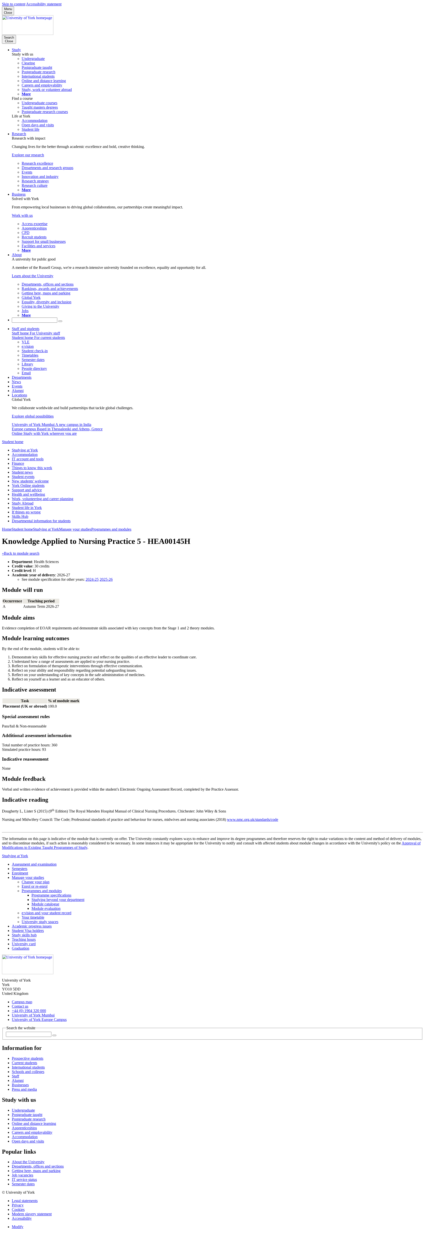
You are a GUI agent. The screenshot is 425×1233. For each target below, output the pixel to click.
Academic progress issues (32, 926)
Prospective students (27, 1058)
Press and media (24, 1089)
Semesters (19, 869)
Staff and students (25, 329)
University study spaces (40, 922)
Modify (17, 1227)
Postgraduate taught (27, 1115)
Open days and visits (28, 1141)
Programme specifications (51, 895)
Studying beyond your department (57, 900)
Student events (23, 477)
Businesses (20, 1085)
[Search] (60, 321)
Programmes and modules (111, 529)
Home (7, 529)
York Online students (28, 485)
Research (19, 134)
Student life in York (27, 508)
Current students (24, 1063)
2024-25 (92, 579)
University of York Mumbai (33, 1015)
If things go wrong (26, 512)
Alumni (18, 391)
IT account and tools (28, 459)
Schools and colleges (28, 1072)
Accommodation (25, 454)
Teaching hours (24, 939)
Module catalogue (45, 904)
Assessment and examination (34, 864)
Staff (15, 1076)
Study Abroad (22, 503)
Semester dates (23, 1184)
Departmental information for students (41, 521)
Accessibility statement (43, 4)
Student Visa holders (28, 930)
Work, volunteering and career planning (42, 499)
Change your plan (35, 882)
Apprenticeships (24, 1128)
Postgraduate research (29, 1119)
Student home (12, 442)
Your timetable (33, 917)
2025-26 (106, 579)
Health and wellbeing (28, 494)
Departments (21, 377)
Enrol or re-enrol (34, 886)
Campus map (22, 1002)
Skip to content (13, 4)
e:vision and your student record (46, 913)
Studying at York (25, 450)
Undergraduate (23, 1110)
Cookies (18, 1209)
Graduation (20, 948)
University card (24, 944)
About (17, 255)
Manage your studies (75, 529)
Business (19, 194)
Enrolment (20, 873)
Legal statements (25, 1201)
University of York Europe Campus (39, 1019)
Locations (19, 395)
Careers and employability (32, 1132)
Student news (22, 472)
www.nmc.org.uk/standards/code (252, 819)
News (16, 382)
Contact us (20, 1006)
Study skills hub (24, 935)
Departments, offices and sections (38, 1166)
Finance (18, 463)
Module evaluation (46, 908)
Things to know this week (32, 468)
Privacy (18, 1205)
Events (17, 386)
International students (28, 1067)
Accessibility (22, 1218)
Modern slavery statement (32, 1214)
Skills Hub (20, 516)
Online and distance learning (34, 1123)
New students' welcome (30, 481)
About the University (28, 1162)
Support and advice (27, 490)
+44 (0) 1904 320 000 (29, 1011)
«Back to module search (20, 553)
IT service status (24, 1179)
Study (16, 50)
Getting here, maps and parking (36, 1171)
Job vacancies (22, 1175)
